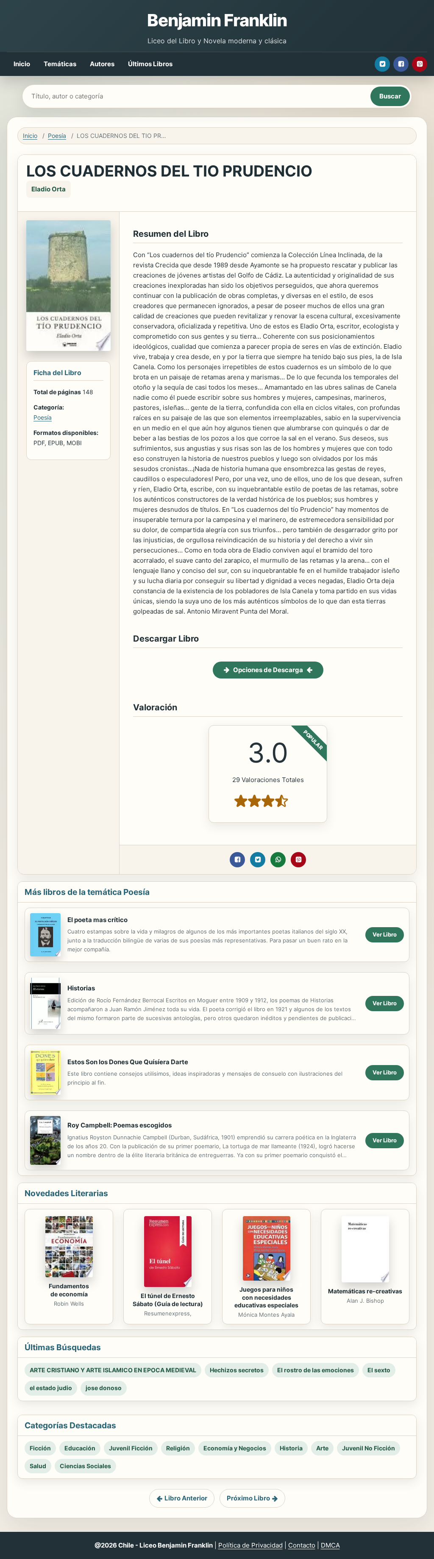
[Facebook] (401, 64)
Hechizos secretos (237, 1370)
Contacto (301, 1545)
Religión (178, 1448)
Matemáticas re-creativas (365, 1291)
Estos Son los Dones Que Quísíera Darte (127, 1062)
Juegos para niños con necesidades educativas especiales (266, 1297)
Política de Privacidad (250, 1545)
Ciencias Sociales (85, 1465)
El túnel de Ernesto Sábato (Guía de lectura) (168, 1299)
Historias (81, 988)
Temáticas (60, 64)
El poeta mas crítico (97, 920)
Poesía (57, 135)
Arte (322, 1448)
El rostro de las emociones (315, 1370)
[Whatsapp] (278, 859)
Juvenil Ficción (131, 1448)
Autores (102, 64)
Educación (79, 1448)
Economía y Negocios (234, 1448)
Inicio (22, 64)
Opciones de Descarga (268, 670)
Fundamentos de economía (69, 1290)
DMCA (330, 1545)
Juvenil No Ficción (368, 1448)
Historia (291, 1448)
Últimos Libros (150, 64)
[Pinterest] (419, 64)
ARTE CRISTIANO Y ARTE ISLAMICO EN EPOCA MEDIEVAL (113, 1370)
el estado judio (51, 1387)
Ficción (40, 1448)
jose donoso (104, 1387)
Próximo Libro (248, 1498)
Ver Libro (385, 934)
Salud (38, 1465)
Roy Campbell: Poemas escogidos (119, 1125)
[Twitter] (382, 64)
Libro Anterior (185, 1498)
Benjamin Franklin (217, 20)
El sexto (378, 1370)
